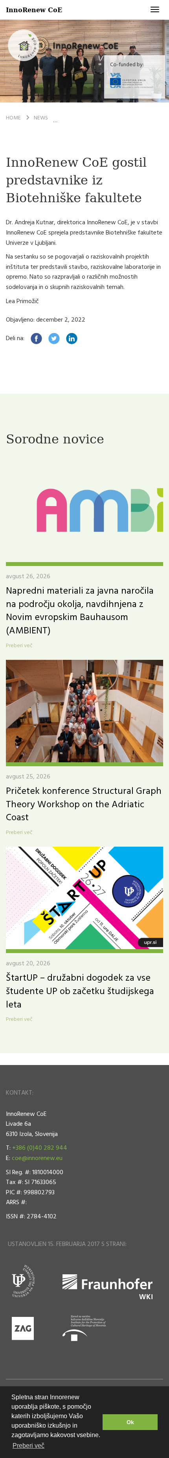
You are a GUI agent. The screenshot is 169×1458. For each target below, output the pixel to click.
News (41, 118)
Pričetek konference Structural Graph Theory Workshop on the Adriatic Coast (84, 804)
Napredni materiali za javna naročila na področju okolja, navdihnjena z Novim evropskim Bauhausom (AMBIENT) (80, 611)
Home (13, 118)
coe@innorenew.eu (37, 1158)
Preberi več (19, 646)
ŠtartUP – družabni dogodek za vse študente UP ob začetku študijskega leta (80, 991)
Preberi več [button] (28, 1445)
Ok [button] (130, 1422)
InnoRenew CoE (34, 9)
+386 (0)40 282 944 (39, 1148)
